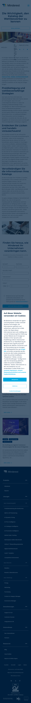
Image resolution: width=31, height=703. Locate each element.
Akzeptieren (15, 379)
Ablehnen (14, 386)
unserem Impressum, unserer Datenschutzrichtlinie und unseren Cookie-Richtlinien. (15, 372)
